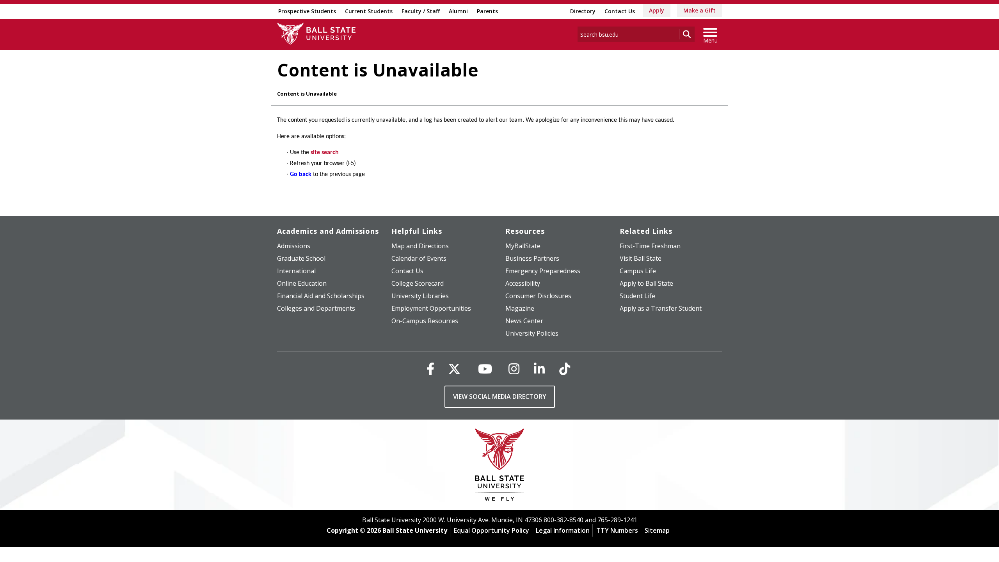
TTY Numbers (617, 530)
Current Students (369, 11)
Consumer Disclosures (538, 296)
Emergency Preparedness (542, 271)
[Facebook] (430, 368)
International (296, 271)
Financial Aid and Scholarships (320, 296)
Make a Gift (699, 10)
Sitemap (657, 530)
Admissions (293, 246)
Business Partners (532, 258)
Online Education (302, 283)
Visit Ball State (640, 258)
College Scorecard (417, 283)
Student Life (637, 296)
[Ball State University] (500, 466)
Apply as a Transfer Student (661, 308)
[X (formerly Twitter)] (454, 368)
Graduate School (301, 258)
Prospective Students (307, 11)
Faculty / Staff (421, 11)
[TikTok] (564, 368)
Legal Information (563, 530)
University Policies (531, 333)
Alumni (458, 11)
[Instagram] (513, 368)
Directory (582, 11)
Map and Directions (420, 246)
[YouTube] (485, 368)
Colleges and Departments (316, 308)
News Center (524, 321)
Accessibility (522, 283)
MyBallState (522, 246)
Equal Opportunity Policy (491, 530)
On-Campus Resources (424, 321)
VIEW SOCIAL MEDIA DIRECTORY (499, 396)
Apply (656, 10)
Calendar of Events (418, 258)
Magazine (519, 308)
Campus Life (638, 271)
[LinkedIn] (539, 368)
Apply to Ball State (646, 283)
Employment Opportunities (431, 308)
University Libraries (420, 296)
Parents (487, 11)
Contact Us (619, 11)
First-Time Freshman (650, 246)
